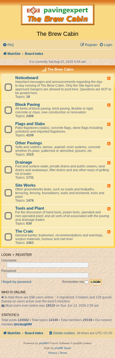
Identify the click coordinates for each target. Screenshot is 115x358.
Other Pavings (28, 143)
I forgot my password (16, 282)
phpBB (43, 343)
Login (6, 254)
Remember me (73, 282)
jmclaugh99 (23, 324)
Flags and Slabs (30, 124)
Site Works (25, 185)
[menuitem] (8, 45)
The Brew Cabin (60, 69)
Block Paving (27, 104)
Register (24, 254)
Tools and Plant (29, 208)
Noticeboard (26, 78)
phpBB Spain (63, 348)
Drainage (23, 162)
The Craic (24, 231)
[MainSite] (57, 15)
